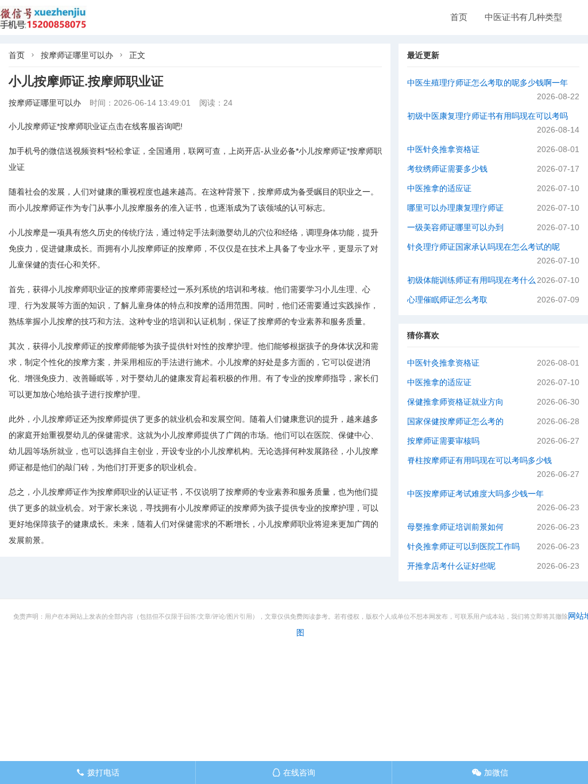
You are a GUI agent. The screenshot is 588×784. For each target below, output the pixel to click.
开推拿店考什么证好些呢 (451, 565)
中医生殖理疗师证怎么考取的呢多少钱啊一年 (487, 82)
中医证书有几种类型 (523, 17)
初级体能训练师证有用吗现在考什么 (471, 280)
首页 (458, 17)
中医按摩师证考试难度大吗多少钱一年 (475, 493)
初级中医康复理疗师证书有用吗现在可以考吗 (487, 116)
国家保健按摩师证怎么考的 (455, 421)
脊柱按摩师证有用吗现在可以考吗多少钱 (479, 460)
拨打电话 (97, 772)
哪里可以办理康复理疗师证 (455, 207)
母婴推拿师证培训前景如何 (455, 526)
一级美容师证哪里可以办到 (455, 227)
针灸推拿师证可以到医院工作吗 (463, 546)
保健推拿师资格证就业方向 (455, 401)
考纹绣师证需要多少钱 (447, 168)
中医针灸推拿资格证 (443, 149)
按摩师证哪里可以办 (77, 55)
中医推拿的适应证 (439, 188)
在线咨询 (293, 772)
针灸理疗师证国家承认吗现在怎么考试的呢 (483, 246)
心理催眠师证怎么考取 (447, 299)
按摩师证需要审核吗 (443, 440)
